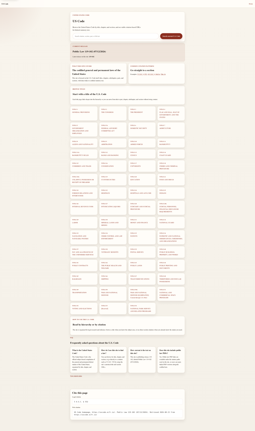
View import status (76, 376)
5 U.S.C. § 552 (142, 74)
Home (251, 4)
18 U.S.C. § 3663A (154, 74)
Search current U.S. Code (171, 36)
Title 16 (163, 74)
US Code (5, 3)
